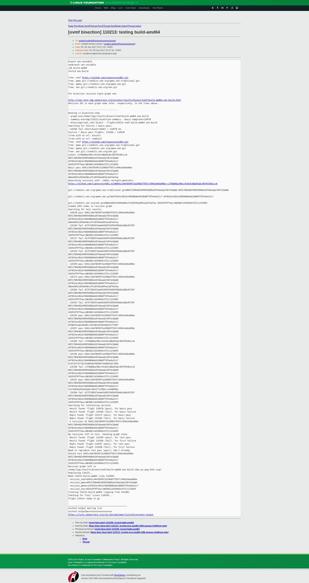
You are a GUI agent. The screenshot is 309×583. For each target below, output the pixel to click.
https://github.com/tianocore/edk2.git (105, 77)
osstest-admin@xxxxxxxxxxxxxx (119, 44)
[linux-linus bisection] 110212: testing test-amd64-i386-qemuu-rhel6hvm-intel (128, 526)
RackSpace (120, 575)
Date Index (121, 26)
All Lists (77, 20)
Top (70, 20)
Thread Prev (96, 26)
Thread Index (134, 26)
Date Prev (73, 26)
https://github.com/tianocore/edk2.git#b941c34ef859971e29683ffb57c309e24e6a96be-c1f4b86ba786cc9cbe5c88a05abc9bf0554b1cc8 (142, 183)
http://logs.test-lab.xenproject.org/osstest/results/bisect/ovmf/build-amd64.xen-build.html (124, 100)
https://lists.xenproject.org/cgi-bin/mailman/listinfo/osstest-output (110, 514)
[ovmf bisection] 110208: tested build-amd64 (111, 522)
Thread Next (109, 26)
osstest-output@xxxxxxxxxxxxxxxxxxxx (97, 40)
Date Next (84, 26)
